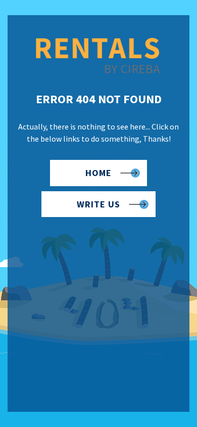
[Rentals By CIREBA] (98, 71)
